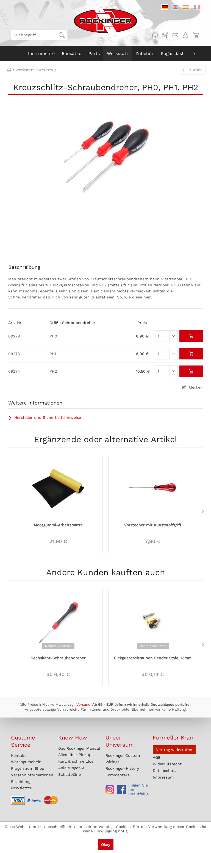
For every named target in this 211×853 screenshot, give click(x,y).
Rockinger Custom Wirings (123, 758)
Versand (83, 704)
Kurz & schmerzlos (75, 761)
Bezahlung (20, 781)
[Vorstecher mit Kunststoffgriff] (152, 488)
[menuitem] (39, 34)
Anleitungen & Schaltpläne (71, 771)
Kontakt (18, 755)
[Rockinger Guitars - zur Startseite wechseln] (105, 21)
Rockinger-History (122, 768)
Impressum (163, 777)
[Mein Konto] (185, 35)
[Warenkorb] (195, 35)
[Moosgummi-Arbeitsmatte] (58, 488)
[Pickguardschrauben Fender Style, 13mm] (152, 621)
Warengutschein (26, 762)
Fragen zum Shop (27, 768)
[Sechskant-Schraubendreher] (58, 621)
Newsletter (21, 788)
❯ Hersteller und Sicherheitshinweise (44, 417)
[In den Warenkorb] (191, 336)
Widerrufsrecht (167, 764)
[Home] (9, 69)
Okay (105, 844)
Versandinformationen (32, 775)
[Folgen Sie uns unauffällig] (110, 789)
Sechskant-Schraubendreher (58, 658)
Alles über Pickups (75, 754)
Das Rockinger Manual (79, 748)
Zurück (195, 70)
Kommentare (118, 775)
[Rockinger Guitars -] (155, 35)
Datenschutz (165, 770)
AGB (156, 757)
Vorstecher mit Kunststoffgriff (152, 525)
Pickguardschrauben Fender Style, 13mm (152, 658)
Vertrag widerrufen (174, 749)
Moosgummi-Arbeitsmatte (58, 525)
